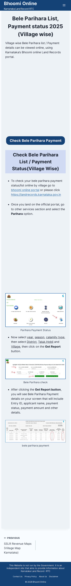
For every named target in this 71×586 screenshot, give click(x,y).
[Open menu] (64, 5)
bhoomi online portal (25, 190)
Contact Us (17, 576)
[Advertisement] (35, 99)
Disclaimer (53, 576)
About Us (43, 576)
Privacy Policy (31, 576)
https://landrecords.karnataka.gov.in (36, 194)
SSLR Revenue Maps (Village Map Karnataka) (18, 545)
